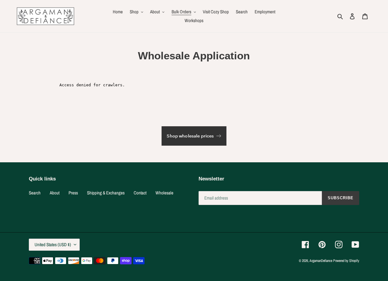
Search (35, 193)
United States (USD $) (53, 244)
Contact (140, 193)
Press (73, 193)
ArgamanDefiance (320, 260)
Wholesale (164, 193)
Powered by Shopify (346, 260)
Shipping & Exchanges (106, 193)
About (54, 193)
